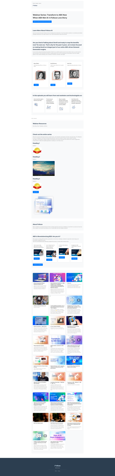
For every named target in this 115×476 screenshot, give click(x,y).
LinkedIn (36, 84)
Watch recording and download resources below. (42, 21)
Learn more (37, 258)
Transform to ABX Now (38, 264)
